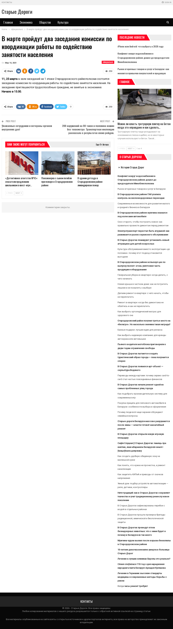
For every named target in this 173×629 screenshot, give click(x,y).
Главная (8, 22)
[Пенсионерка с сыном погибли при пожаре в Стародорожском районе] (58, 162)
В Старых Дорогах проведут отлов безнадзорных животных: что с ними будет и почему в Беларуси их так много (142, 531)
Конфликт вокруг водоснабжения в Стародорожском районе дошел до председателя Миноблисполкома (143, 58)
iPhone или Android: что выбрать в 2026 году (140, 46)
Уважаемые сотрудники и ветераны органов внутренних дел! (27, 127)
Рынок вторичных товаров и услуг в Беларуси (142, 189)
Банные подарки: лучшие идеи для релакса (140, 330)
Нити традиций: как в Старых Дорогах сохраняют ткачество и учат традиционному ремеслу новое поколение (144, 496)
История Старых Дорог (132, 167)
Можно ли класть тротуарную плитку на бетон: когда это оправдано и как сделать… (144, 125)
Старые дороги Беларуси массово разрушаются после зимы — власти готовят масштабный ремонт (144, 425)
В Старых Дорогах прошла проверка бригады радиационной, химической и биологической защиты (141, 518)
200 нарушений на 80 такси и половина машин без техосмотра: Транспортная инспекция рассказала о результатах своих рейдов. (88, 129)
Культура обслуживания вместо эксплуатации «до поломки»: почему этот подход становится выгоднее (144, 253)
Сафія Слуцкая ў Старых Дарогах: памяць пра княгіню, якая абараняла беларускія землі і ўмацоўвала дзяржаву (142, 447)
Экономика (26, 22)
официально (108, 62)
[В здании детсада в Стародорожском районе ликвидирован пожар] (94, 162)
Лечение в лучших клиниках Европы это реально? (144, 558)
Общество (45, 22)
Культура (63, 22)
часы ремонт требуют (136, 586)
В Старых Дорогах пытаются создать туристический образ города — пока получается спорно (143, 357)
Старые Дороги (17, 11)
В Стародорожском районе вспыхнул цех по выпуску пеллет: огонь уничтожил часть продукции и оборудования (141, 266)
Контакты (7, 2)
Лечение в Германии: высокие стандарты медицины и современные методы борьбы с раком (142, 577)
